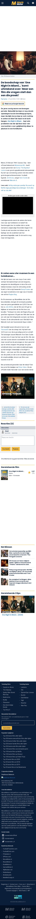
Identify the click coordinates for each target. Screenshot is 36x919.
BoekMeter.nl (7, 864)
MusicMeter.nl (7, 862)
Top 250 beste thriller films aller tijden (14, 741)
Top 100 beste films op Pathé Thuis (14, 757)
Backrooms (6, 697)
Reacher (23, 703)
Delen (24, 99)
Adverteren (30, 884)
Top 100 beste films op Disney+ (13, 754)
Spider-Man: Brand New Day (9, 693)
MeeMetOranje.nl (8, 877)
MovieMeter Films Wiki (13, 886)
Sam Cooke (24, 178)
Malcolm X (13, 180)
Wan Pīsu (24, 705)
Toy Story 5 (6, 710)
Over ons (22, 884)
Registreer (4, 884)
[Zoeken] (28, 3)
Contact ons (13, 884)
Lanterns (24, 687)
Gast (7, 431)
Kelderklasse (7, 872)
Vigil (22, 700)
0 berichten (5, 427)
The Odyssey (7, 690)
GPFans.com (7, 856)
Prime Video (22, 367)
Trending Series (24, 684)
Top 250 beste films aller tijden (12, 736)
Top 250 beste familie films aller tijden (15, 743)
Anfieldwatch (7, 875)
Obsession (6, 702)
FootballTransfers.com (10, 849)
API (29, 890)
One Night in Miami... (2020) (12, 615)
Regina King (13, 294)
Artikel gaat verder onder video (18, 196)
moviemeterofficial (11, 835)
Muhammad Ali (20, 165)
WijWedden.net (7, 869)
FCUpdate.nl (7, 854)
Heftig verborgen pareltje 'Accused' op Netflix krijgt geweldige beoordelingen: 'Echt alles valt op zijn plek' (17, 187)
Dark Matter (24, 697)
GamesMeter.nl (8, 867)
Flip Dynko (4, 99)
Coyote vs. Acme (8, 687)
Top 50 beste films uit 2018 (11, 762)
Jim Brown (10, 178)
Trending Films (6, 684)
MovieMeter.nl (7, 859)
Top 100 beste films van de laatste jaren (15, 749)
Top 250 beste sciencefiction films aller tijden (17, 738)
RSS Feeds (22, 890)
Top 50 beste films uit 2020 (11, 759)
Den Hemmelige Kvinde (8, 706)
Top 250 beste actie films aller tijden (14, 746)
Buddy (5, 700)
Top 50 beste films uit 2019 (11, 764)
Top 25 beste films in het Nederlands (14, 767)
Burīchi (23, 695)
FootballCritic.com (8, 851)
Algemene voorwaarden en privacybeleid (17, 888)
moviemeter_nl (10, 841)
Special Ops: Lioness (27, 692)
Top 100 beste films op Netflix (12, 751)
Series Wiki (25, 886)
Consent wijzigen (11, 890)
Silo (22, 690)
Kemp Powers (25, 289)
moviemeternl (9, 838)
